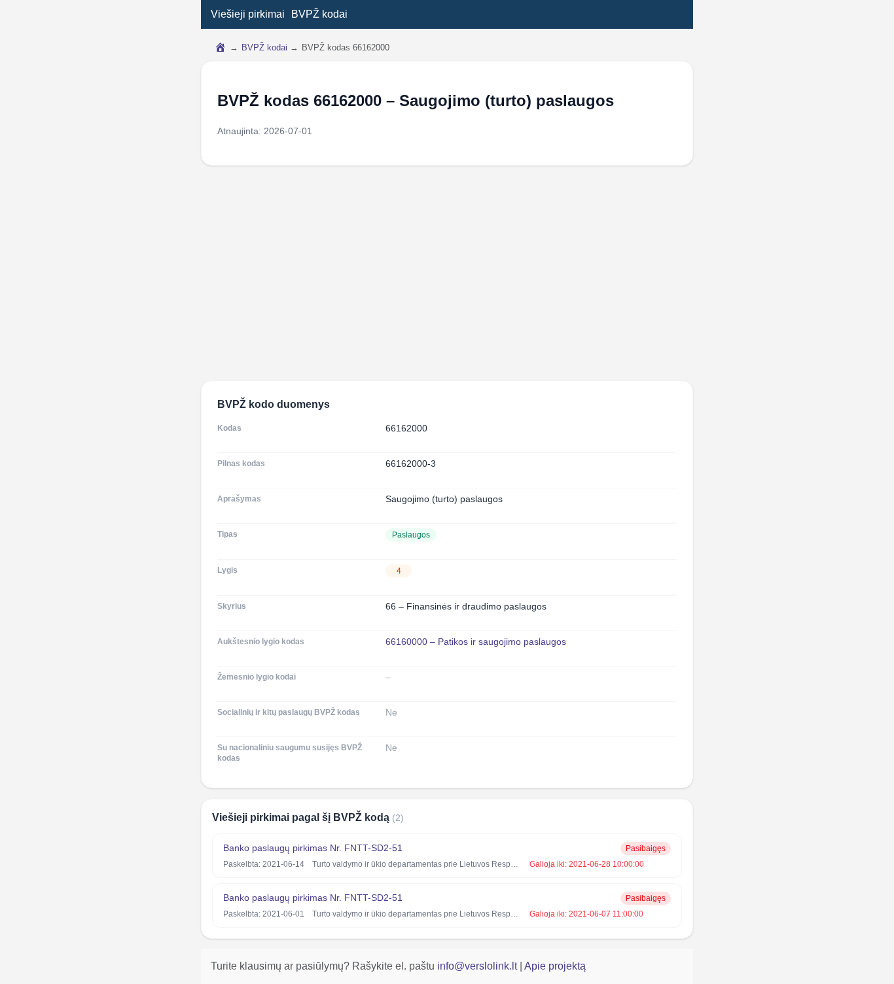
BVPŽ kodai (319, 14)
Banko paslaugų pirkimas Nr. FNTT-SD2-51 (312, 848)
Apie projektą (555, 966)
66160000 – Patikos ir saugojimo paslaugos (475, 641)
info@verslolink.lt (478, 966)
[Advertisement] (446, 273)
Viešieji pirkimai (248, 14)
